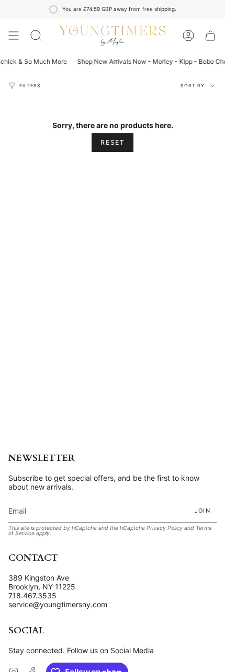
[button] (36, 36)
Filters (30, 85)
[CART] (210, 36)
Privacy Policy (165, 528)
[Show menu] (13, 36)
